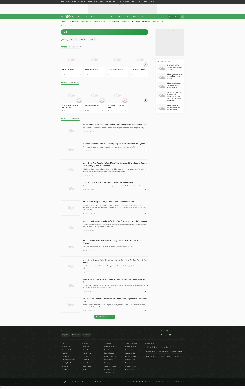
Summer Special (130, 344)
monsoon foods (83, 17)
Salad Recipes (108, 350)
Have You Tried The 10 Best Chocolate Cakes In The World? (174, 67)
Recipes (102, 17)
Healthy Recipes (74, 21)
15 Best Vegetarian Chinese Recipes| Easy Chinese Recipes (174, 107)
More (163, 21)
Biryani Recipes (164, 351)
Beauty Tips (87, 366)
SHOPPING (126, 1)
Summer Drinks (130, 353)
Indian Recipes (151, 344)
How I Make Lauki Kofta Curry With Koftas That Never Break (108, 182)
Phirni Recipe (129, 369)
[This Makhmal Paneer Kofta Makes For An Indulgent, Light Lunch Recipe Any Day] (71, 305)
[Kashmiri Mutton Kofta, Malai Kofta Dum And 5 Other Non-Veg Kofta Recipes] (71, 227)
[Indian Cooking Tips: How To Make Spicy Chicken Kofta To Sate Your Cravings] (71, 246)
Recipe (73, 39)
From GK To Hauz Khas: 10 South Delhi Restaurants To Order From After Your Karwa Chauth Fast (174, 96)
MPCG (146, 1)
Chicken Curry (164, 347)
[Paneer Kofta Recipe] (94, 95)
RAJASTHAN (139, 1)
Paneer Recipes (109, 353)
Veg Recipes (108, 344)
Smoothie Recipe (130, 366)
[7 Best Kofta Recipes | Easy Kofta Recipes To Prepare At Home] (71, 208)
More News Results (103, 317)
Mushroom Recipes (110, 356)
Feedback (82, 382)
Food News (86, 334)
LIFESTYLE (102, 1)
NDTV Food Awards (137, 17)
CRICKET (89, 1)
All (64, 39)
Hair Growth (87, 353)
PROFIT (74, 1)
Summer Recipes (130, 346)
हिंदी (78, 1)
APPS (132, 1)
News (82, 39)
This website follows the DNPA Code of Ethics (140, 381)
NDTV (62, 1)
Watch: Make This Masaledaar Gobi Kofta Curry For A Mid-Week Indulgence (115, 124)
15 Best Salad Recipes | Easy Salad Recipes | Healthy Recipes (174, 85)
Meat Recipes (125, 21)
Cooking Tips (76, 334)
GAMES (119, 1)
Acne (85, 369)
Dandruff (86, 359)
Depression (65, 356)
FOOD (95, 1)
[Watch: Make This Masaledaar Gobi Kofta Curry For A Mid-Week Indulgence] (71, 130)
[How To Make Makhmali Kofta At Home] (71, 95)
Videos (120, 17)
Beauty (85, 344)
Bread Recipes (146, 21)
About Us (74, 382)
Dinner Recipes (109, 346)
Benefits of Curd (130, 356)
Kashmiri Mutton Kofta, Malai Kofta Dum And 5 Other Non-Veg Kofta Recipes (115, 221)
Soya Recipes (108, 359)
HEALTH (108, 1)
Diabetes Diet (66, 350)
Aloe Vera (86, 346)
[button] (145, 64)
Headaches (65, 369)
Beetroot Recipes (109, 369)
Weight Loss (65, 334)
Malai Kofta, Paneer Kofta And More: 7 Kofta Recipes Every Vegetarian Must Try (115, 280)
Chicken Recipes (113, 21)
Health (126, 17)
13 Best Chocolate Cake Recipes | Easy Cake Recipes (174, 76)
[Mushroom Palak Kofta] (117, 59)
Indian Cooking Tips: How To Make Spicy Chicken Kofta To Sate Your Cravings (112, 242)
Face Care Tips (130, 363)
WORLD (68, 1)
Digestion (65, 366)
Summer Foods (130, 350)
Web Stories (112, 17)
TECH (114, 1)
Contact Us (98, 382)
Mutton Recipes (151, 351)
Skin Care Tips (130, 359)
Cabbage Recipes (110, 366)
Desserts (156, 21)
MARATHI (151, 1)
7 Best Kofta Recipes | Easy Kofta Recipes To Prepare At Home (109, 202)
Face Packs (87, 363)
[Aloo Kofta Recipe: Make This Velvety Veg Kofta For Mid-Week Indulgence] (71, 149)
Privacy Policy (65, 382)
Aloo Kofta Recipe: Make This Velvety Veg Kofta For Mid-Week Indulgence (114, 144)
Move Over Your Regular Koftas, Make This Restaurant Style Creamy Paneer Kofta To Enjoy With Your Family (115, 164)
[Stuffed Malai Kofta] (94, 59)
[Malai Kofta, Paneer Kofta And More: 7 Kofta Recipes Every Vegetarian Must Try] (71, 285)
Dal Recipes (108, 363)
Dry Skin (86, 356)
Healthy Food (66, 363)
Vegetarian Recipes (100, 21)
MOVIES (83, 1)
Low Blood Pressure (68, 359)
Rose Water (87, 350)
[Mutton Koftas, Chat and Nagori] (117, 95)
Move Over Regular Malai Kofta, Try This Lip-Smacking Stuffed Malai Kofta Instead (114, 261)
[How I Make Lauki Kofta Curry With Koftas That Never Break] (71, 188)
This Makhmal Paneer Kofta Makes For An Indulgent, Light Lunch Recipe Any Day (115, 300)
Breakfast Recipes (165, 356)
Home (62, 26)
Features (94, 17)
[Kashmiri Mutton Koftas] (140, 59)
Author (90, 382)
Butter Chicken (177, 351)
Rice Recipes (136, 21)
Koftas (71, 26)
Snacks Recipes (86, 21)
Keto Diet (65, 353)
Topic (67, 26)
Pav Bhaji (177, 356)
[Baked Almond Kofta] (71, 59)
